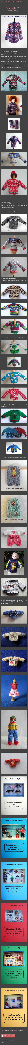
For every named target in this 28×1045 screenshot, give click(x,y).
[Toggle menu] (1, 1)
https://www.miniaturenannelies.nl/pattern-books (12, 1030)
